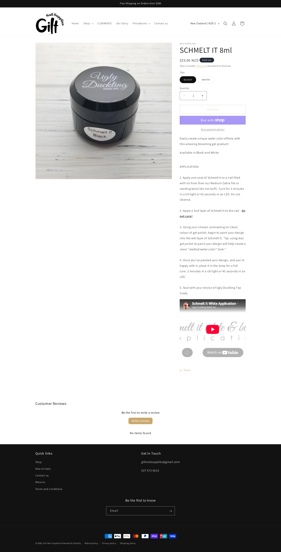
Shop (38, 462)
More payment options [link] (212, 129)
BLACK (190, 80)
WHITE (208, 80)
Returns (40, 482)
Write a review (140, 421)
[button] (88, 23)
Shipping (201, 65)
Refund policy (91, 543)
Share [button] (187, 370)
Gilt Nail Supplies (52, 543)
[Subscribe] (170, 511)
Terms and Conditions (49, 489)
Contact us (42, 475)
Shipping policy (128, 543)
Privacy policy (109, 543)
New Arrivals (43, 468)
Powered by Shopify (71, 543)
